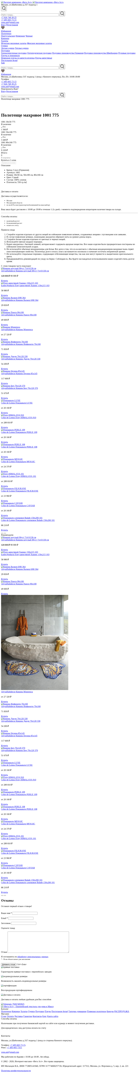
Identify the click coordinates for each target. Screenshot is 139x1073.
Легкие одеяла (7, 48)
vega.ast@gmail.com (10, 22)
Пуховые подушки (126, 53)
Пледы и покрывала (10, 55)
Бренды (110, 1011)
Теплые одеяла (22, 48)
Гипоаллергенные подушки (14, 53)
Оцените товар (8, 928)
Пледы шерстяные (43, 58)
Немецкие (20, 36)
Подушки (5, 50)
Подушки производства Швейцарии (101, 53)
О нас (3, 1016)
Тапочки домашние (77, 1011)
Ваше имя (6, 913)
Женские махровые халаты (39, 43)
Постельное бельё (9, 60)
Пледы (48, 1011)
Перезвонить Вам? (9, 89)
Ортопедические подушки (39, 53)
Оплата (10, 1016)
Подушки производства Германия (67, 53)
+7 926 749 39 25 (8, 17)
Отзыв (4, 952)
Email (4, 918)
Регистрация (12, 25)
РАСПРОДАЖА (121, 1011)
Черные (29, 36)
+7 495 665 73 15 (8, 20)
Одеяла (4, 46)
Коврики (5, 38)
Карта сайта (52, 1016)
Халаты (4, 41)
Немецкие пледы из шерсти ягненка (18, 58)
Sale (3, 63)
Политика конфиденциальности (16, 1070)
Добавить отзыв (8, 964)
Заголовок (6, 923)
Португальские (8, 36)
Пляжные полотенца (96, 1011)
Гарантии (27, 1016)
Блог (44, 1016)
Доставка (18, 1016)
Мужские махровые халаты (13, 43)
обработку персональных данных (32, 956)
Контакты (37, 1016)
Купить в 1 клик (8, 160)
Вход (3, 25)
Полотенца (6, 33)
